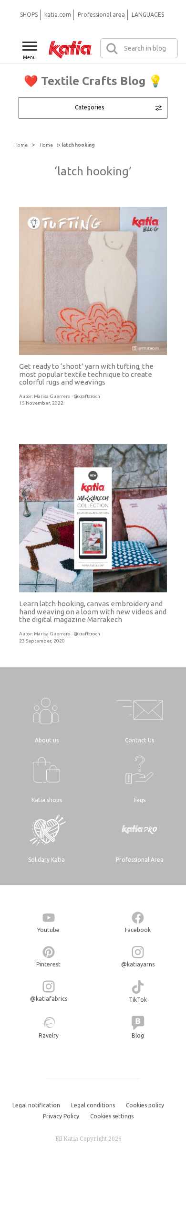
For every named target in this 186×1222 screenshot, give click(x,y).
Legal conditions (93, 1105)
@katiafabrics (48, 999)
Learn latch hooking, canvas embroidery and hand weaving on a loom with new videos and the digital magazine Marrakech (92, 611)
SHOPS (29, 14)
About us (47, 740)
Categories (89, 107)
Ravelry (49, 1035)
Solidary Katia (46, 860)
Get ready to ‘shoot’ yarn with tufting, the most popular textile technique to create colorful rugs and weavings (86, 374)
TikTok (138, 1000)
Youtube (48, 930)
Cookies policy (145, 1105)
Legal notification (36, 1105)
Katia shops (46, 800)
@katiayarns (138, 964)
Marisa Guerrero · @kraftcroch (67, 396)
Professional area (101, 14)
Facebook (138, 930)
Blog (138, 1035)
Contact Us (139, 740)
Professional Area (140, 860)
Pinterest (48, 964)
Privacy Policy (61, 1116)
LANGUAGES (148, 14)
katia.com (57, 14)
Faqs (139, 800)
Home (21, 145)
